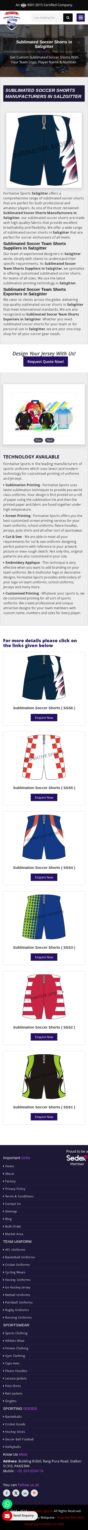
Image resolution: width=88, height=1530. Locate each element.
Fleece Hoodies (15, 1371)
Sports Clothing (15, 1333)
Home (9, 1166)
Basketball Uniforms (19, 1257)
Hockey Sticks (14, 1432)
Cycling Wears (14, 1272)
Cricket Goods (14, 1424)
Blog (8, 1219)
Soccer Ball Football (19, 1439)
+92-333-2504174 (30, 1471)
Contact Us (12, 1204)
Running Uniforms (18, 1317)
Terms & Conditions (19, 1196)
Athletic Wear (14, 1341)
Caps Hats (11, 1363)
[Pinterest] (34, 1493)
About (9, 1174)
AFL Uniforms (14, 1250)
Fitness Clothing (16, 1348)
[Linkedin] (25, 1493)
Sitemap (10, 1211)
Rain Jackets (13, 1393)
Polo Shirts (12, 1386)
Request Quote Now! (45, 361)
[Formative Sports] (11, 21)
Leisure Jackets (15, 1378)
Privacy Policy (14, 1189)
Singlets (10, 1401)
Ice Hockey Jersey (17, 1287)
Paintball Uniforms (18, 1302)
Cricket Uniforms (17, 1265)
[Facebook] (6, 1493)
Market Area (13, 1234)
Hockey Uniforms (17, 1280)
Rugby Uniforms (16, 1310)
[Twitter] (15, 1493)
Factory (10, 1181)
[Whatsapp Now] (7, 1504)
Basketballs (13, 1417)
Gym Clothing (14, 1356)
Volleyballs (12, 1447)
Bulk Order (12, 1226)
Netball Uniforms (17, 1295)
